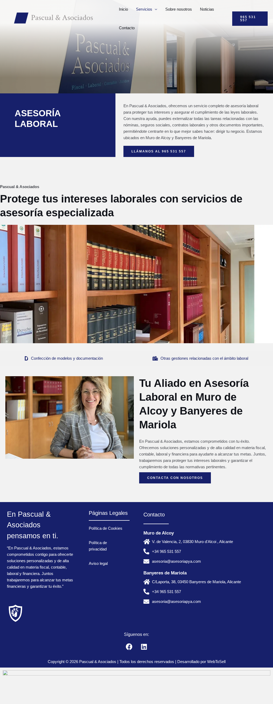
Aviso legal (98, 563)
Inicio (123, 9)
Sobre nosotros (178, 9)
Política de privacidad (98, 545)
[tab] (64, 358)
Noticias (207, 9)
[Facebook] (129, 646)
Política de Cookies (105, 528)
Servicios (144, 9)
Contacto (127, 28)
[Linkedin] (144, 646)
